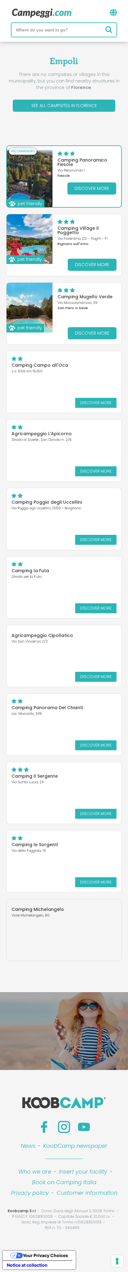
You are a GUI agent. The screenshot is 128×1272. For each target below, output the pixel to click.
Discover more (92, 188)
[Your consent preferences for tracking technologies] (117, 1261)
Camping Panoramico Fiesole (82, 162)
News (28, 1146)
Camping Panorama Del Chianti (47, 707)
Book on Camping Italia (64, 1182)
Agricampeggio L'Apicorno (41, 434)
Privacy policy (30, 1193)
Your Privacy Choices (45, 1255)
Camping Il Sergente (34, 776)
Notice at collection (27, 1265)
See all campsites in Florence (64, 105)
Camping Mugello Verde (84, 297)
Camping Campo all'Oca (39, 365)
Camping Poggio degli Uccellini (46, 502)
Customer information (87, 1193)
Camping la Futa (30, 571)
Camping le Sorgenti (34, 844)
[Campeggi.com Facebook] (44, 1127)
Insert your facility (83, 1171)
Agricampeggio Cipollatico (42, 635)
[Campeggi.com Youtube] (84, 1127)
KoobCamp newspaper (75, 1146)
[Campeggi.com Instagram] (64, 1127)
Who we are (34, 1171)
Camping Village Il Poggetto (78, 230)
